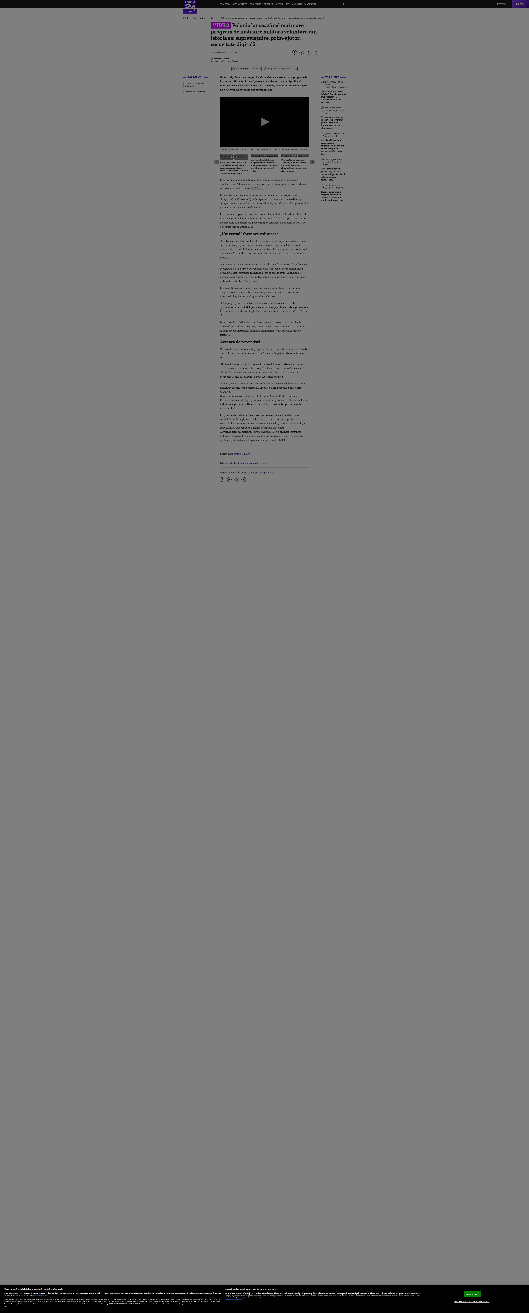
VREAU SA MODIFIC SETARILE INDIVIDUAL (472, 1302)
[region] (264, 1299)
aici (180, 1301)
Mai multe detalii (42, 1295)
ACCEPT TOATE (472, 1294)
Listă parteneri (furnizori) (234, 1299)
